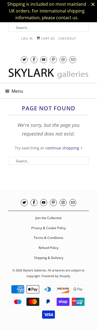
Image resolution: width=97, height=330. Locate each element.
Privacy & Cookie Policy (48, 228)
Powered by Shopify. (56, 276)
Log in (27, 38)
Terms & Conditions (48, 237)
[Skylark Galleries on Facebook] (33, 59)
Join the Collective (48, 218)
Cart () (47, 38)
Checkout (67, 38)
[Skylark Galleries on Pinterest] (53, 59)
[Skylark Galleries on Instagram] (63, 59)
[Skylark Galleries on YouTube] (43, 59)
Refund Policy (48, 247)
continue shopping (62, 147)
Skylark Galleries (34, 270)
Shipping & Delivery (48, 257)
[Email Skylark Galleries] (72, 59)
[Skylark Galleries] (48, 73)
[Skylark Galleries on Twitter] (24, 59)
